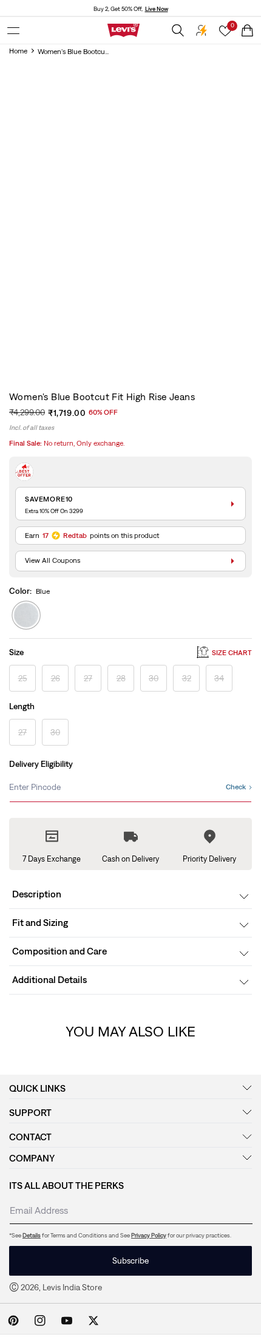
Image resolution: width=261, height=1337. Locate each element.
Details (31, 1235)
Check (236, 787)
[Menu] (13, 30)
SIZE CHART (232, 652)
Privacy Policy (148, 1235)
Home (18, 51)
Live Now (156, 8)
